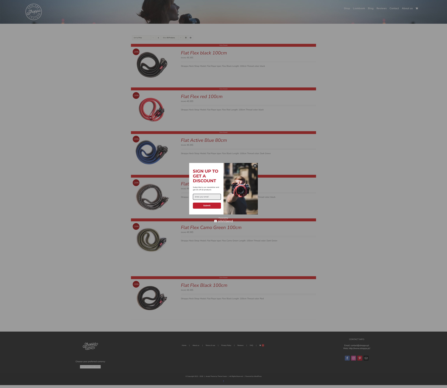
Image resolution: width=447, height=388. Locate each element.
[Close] (255, 166)
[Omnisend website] (223, 219)
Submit (206, 205)
